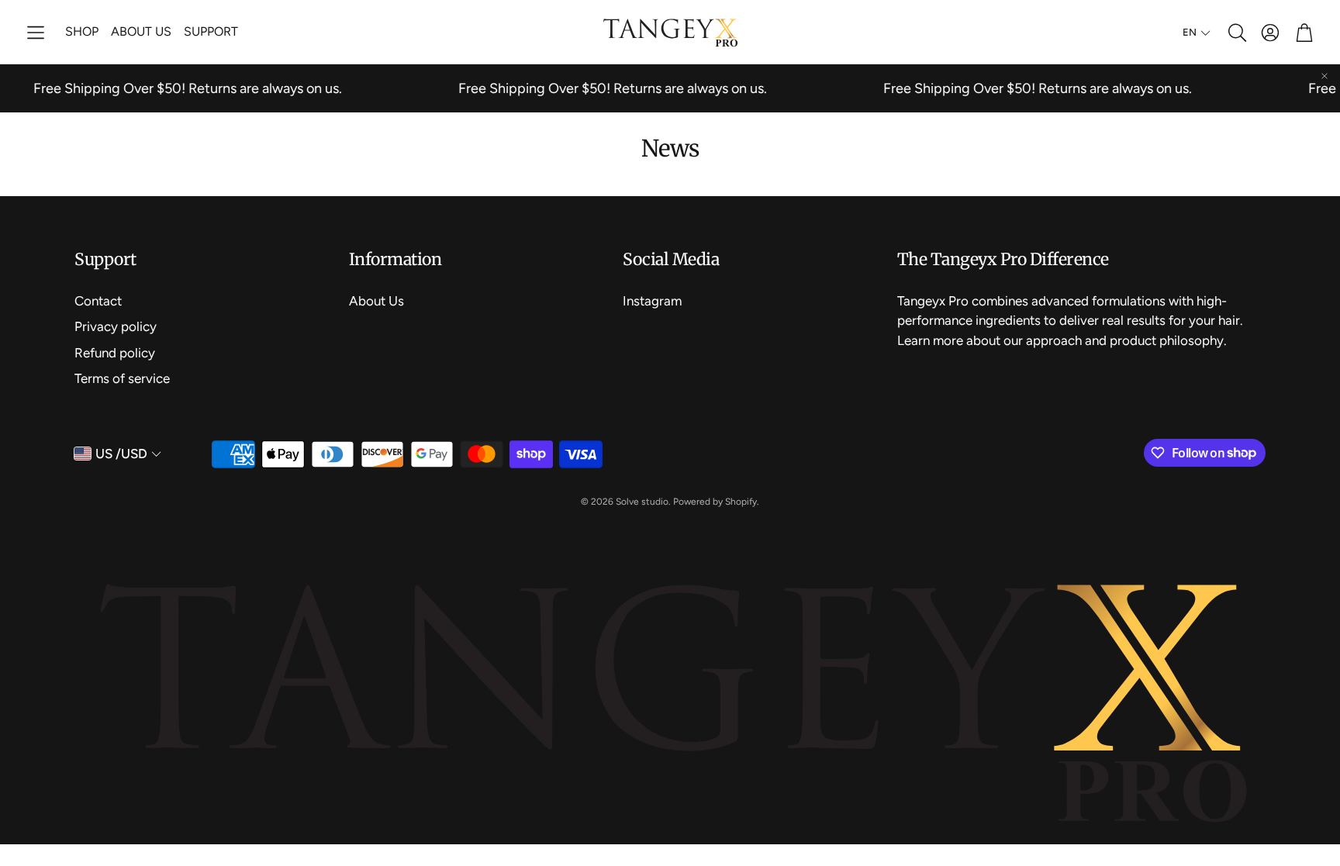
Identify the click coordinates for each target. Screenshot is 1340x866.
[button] (36, 32)
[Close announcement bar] (1324, 76)
